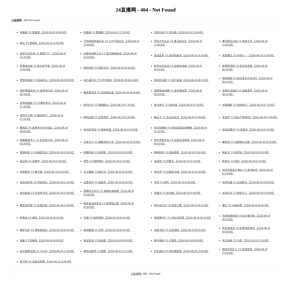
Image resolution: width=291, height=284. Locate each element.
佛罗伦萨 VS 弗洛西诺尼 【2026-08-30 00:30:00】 (47, 230)
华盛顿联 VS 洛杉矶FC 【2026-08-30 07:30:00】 (248, 104)
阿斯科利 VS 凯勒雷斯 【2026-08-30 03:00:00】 (180, 152)
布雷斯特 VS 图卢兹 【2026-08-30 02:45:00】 (45, 171)
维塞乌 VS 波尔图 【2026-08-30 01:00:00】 (177, 192)
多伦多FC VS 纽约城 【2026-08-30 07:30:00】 (179, 104)
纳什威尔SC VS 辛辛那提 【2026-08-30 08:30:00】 (111, 80)
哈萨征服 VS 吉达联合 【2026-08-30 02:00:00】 (248, 182)
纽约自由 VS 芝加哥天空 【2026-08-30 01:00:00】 (47, 192)
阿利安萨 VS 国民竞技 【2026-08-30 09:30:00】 (110, 67)
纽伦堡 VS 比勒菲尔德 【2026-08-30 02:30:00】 (180, 171)
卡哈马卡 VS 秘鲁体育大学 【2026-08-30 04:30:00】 (112, 142)
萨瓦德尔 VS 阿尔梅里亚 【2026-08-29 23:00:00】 (181, 251)
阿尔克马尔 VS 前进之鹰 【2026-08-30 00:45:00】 (181, 205)
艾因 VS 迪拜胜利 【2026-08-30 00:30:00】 (107, 217)
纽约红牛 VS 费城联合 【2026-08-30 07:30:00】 (110, 104)
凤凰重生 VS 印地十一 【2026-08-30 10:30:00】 (248, 55)
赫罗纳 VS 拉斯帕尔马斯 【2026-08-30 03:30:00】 (249, 142)
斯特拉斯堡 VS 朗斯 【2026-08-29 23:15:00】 (108, 251)
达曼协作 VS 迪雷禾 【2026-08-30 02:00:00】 (108, 182)
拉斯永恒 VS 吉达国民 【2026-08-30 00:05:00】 (180, 230)
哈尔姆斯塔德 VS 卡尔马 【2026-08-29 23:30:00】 (47, 251)
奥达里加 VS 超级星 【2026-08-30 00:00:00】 (108, 240)
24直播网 (136, 273)
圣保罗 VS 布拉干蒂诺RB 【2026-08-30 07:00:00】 (250, 117)
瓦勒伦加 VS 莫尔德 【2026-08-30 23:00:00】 (179, 32)
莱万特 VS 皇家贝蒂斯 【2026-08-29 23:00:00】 (46, 261)
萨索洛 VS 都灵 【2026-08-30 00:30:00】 (42, 217)
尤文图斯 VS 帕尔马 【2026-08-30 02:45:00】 (108, 171)
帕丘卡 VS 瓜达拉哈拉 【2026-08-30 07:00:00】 (180, 117)
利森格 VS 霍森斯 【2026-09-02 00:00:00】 (43, 32)
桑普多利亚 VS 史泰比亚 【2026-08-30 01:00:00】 (47, 205)
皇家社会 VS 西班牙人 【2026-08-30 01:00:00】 (248, 192)
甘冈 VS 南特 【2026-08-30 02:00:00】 (175, 182)
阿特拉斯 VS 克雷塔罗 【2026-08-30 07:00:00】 (110, 117)
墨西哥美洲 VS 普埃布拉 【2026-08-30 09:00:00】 (47, 80)
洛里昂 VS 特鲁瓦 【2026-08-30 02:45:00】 (177, 161)
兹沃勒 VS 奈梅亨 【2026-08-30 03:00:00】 (43, 161)
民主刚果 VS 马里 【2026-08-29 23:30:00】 (245, 240)
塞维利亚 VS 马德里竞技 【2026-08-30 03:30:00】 (47, 152)
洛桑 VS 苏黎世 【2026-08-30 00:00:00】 (42, 240)
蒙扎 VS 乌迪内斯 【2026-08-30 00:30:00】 (245, 205)
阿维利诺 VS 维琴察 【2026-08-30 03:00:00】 (108, 152)
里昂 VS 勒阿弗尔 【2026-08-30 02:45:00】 (107, 161)
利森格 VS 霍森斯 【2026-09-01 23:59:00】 (107, 32)
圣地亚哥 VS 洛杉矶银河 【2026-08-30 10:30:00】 (181, 55)
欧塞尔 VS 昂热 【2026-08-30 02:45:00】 (244, 161)
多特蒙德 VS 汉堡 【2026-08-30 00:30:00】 (107, 230)
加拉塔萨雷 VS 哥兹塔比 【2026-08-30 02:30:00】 (47, 182)
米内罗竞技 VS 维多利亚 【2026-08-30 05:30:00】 (111, 129)
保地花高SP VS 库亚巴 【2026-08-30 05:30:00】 (248, 129)
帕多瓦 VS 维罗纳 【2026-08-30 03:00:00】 (245, 152)
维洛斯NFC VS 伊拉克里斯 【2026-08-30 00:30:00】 (183, 217)
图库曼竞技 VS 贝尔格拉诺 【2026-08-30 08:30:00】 (112, 92)
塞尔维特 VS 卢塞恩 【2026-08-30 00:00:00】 (179, 240)
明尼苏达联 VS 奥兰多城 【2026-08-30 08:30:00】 (181, 80)
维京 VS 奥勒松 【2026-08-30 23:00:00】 (42, 43)
